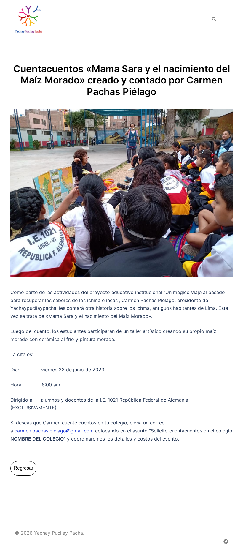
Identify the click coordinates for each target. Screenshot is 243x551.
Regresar (23, 468)
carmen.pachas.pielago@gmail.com (54, 431)
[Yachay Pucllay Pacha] (28, 19)
